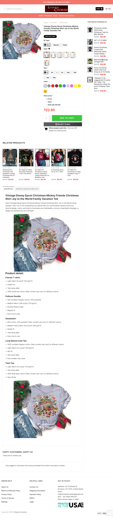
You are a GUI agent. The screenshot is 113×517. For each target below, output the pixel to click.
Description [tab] (8, 189)
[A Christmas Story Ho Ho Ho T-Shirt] (58, 157)
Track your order (66, 15)
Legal (32, 502)
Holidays (53, 22)
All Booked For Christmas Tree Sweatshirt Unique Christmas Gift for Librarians (9, 173)
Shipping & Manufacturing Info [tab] (27, 189)
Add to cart (67, 118)
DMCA (32, 498)
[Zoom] (5, 57)
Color (46, 81)
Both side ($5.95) (54, 105)
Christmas (63, 22)
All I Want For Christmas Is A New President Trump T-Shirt (74, 172)
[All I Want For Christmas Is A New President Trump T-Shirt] (75, 157)
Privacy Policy (6, 494)
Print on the (48, 96)
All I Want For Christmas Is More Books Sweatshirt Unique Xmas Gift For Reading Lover (42, 173)
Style (47, 49)
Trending (48, 15)
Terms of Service (7, 498)
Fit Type (47, 40)
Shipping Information (37, 491)
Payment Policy (35, 494)
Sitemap (4, 502)
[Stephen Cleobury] (56, 8)
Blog (55, 15)
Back (50, 102)
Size (45, 68)
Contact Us (34, 487)
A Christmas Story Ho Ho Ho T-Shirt (57, 171)
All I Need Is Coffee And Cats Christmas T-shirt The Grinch (25, 171)
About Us (4, 487)
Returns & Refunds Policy (10, 491)
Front (50, 99)
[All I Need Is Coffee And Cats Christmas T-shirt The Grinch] (26, 157)
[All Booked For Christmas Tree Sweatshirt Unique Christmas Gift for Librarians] (10, 157)
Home (41, 15)
